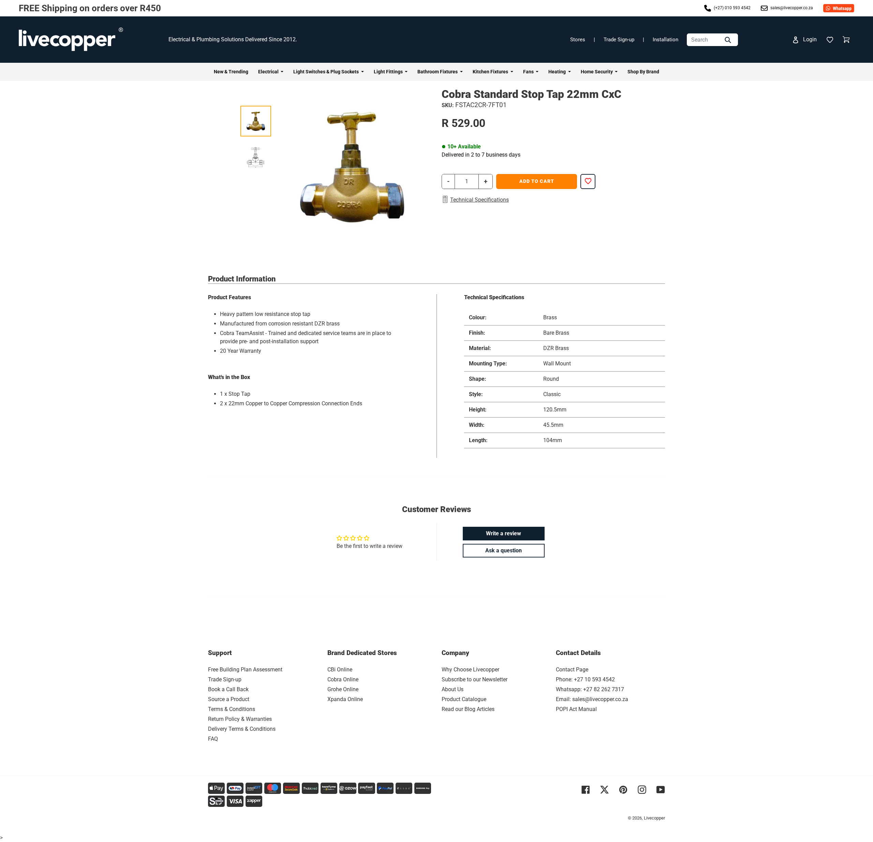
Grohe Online (342, 689)
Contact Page (572, 669)
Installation (665, 40)
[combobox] (712, 39)
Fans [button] (529, 71)
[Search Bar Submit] (729, 39)
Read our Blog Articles (468, 709)
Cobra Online (342, 679)
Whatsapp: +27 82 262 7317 (590, 689)
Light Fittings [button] (389, 71)
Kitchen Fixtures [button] (491, 71)
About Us (452, 689)
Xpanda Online (345, 699)
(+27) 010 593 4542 (732, 7)
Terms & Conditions (231, 709)
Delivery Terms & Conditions (242, 729)
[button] (829, 39)
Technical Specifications (479, 200)
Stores (577, 40)
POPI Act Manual (576, 709)
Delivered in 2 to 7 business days (481, 154)
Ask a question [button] (503, 550)
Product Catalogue (464, 699)
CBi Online (339, 669)
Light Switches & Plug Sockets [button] (326, 71)
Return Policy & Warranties (240, 719)
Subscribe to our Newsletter (474, 679)
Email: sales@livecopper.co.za (592, 699)
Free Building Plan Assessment (245, 669)
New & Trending (231, 71)
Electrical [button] (269, 71)
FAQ (213, 739)
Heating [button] (557, 71)
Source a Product (228, 699)
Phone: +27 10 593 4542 (585, 679)
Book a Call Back (228, 689)
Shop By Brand (643, 71)
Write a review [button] (503, 533)
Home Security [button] (597, 71)
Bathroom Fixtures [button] (438, 71)
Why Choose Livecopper (470, 669)
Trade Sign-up (619, 40)
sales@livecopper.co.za (791, 7)
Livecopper (654, 818)
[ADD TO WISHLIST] (587, 181)
